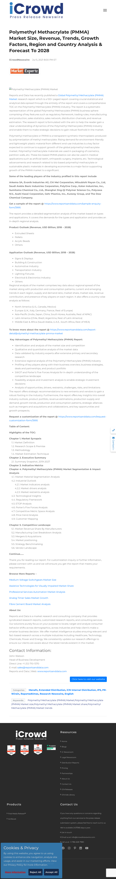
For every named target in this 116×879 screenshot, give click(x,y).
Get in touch (66, 832)
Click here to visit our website (88, 679)
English (69, 693)
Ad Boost (12, 819)
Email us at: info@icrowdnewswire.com (78, 837)
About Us (66, 779)
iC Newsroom (68, 752)
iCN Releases (67, 789)
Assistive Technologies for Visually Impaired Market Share (41, 586)
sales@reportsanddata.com (33, 667)
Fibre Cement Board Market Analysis (30, 604)
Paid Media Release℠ (17, 814)
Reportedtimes (29, 693)
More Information (15, 872)
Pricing (65, 768)
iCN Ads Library (68, 795)
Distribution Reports (71, 763)
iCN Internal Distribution (81, 690)
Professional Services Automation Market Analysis (37, 592)
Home (64, 741)
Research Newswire (51, 693)
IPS (99, 690)
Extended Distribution (52, 690)
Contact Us (66, 784)
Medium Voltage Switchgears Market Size (32, 580)
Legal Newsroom (69, 757)
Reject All (35, 872)
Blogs (64, 747)
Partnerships (67, 773)
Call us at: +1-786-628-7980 (72, 842)
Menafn (33, 690)
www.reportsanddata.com (52, 671)
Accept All (51, 872)
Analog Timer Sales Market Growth (28, 598)
